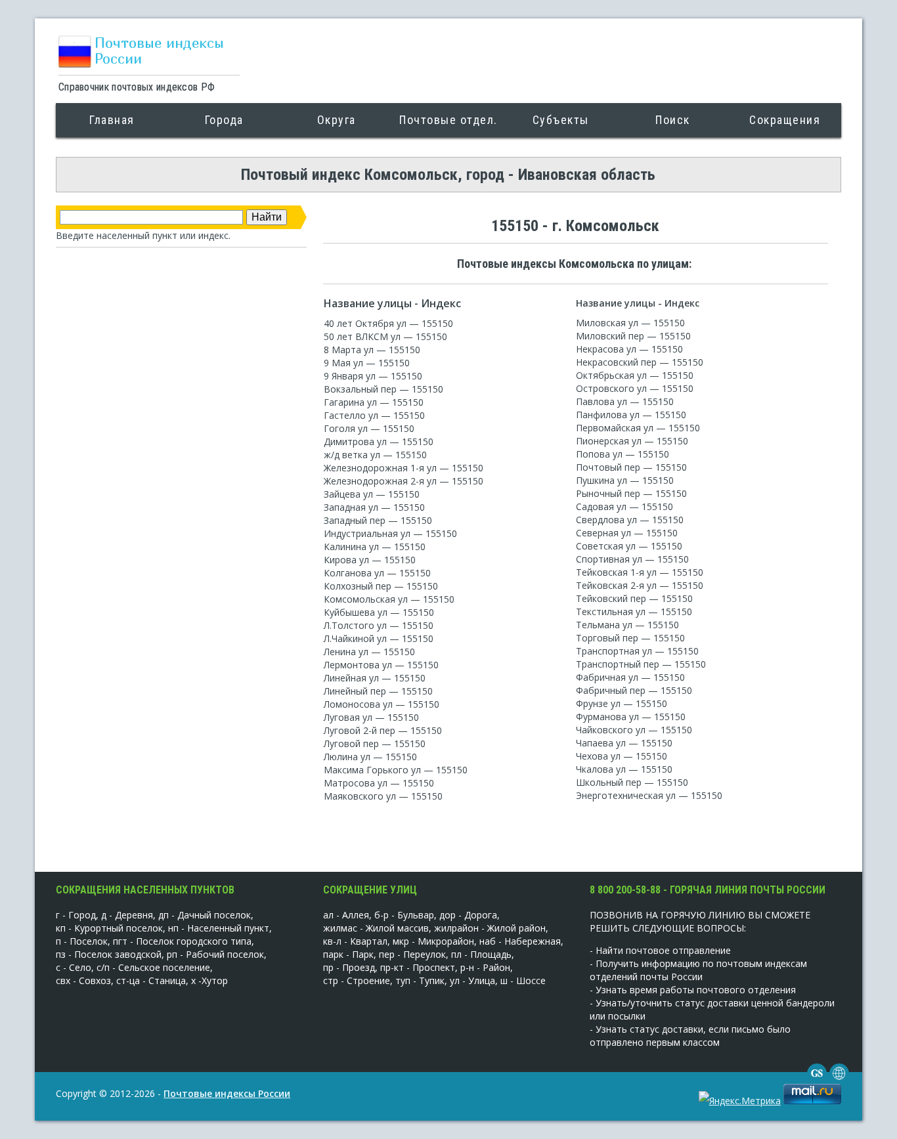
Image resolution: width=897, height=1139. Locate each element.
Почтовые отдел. (448, 120)
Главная (112, 120)
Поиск (672, 120)
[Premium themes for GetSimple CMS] (839, 1079)
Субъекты (561, 120)
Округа (336, 120)
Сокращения (784, 120)
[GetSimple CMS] (817, 1079)
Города (224, 120)
